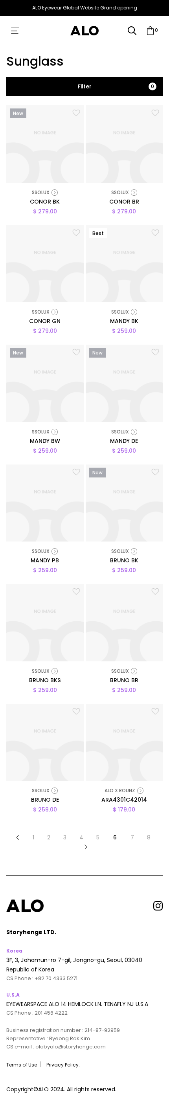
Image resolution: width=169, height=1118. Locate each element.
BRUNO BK (124, 561)
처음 (17, 837)
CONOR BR (124, 202)
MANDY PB (45, 561)
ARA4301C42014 (124, 800)
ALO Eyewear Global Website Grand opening (84, 7)
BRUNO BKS (45, 681)
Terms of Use (21, 1064)
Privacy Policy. (63, 1064)
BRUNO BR (124, 681)
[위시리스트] (76, 112)
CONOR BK (45, 202)
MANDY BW (45, 441)
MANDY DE (124, 441)
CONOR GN (45, 321)
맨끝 (86, 847)
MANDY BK (124, 321)
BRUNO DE (45, 800)
